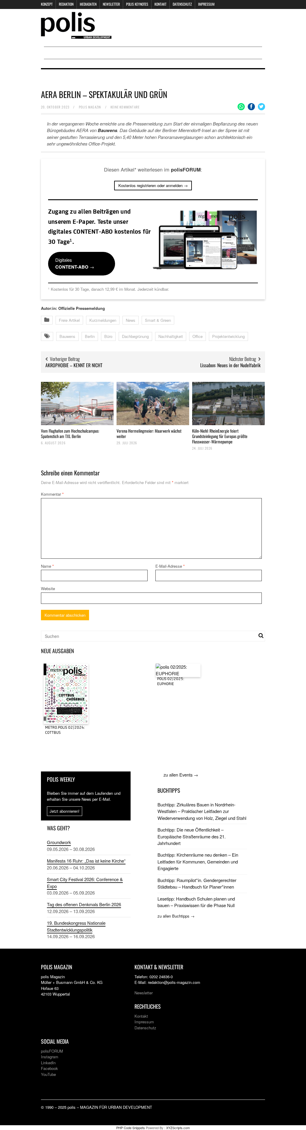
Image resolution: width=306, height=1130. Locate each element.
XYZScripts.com (178, 1127)
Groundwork (59, 842)
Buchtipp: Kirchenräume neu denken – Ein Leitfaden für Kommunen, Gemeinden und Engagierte (197, 861)
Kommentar (52, 494)
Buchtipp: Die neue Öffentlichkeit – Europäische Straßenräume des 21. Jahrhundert (191, 836)
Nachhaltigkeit (170, 336)
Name (47, 566)
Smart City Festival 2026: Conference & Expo (85, 882)
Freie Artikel (69, 320)
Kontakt (160, 4)
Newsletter (111, 4)
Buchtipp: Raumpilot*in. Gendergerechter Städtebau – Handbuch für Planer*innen (196, 883)
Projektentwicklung (228, 336)
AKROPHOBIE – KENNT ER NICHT (73, 365)
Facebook (49, 1068)
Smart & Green (158, 320)
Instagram (49, 1056)
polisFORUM (52, 1051)
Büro (108, 336)
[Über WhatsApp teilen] (241, 106)
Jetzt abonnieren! (64, 811)
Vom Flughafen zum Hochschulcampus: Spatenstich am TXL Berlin (70, 433)
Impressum (206, 4)
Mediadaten (88, 4)
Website (48, 588)
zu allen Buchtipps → (176, 916)
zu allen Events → (180, 774)
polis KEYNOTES (137, 4)
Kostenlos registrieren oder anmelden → (153, 185)
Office (197, 336)
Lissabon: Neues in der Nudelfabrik (230, 365)
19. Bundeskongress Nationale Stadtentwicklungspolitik (76, 926)
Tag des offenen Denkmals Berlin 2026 (84, 904)
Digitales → (74, 263)
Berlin (90, 336)
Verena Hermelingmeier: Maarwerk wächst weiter (149, 433)
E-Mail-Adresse (170, 566)
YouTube (48, 1074)
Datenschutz (182, 4)
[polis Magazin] (76, 35)
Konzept (47, 4)
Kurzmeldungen (102, 320)
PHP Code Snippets (130, 1127)
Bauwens (67, 336)
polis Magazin (90, 107)
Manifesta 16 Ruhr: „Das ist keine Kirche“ (86, 861)
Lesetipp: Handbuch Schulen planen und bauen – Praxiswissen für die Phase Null (196, 901)
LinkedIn (48, 1062)
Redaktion (66, 4)
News (130, 320)
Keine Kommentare (125, 107)
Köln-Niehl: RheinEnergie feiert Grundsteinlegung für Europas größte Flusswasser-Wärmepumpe (219, 436)
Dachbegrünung (135, 336)
